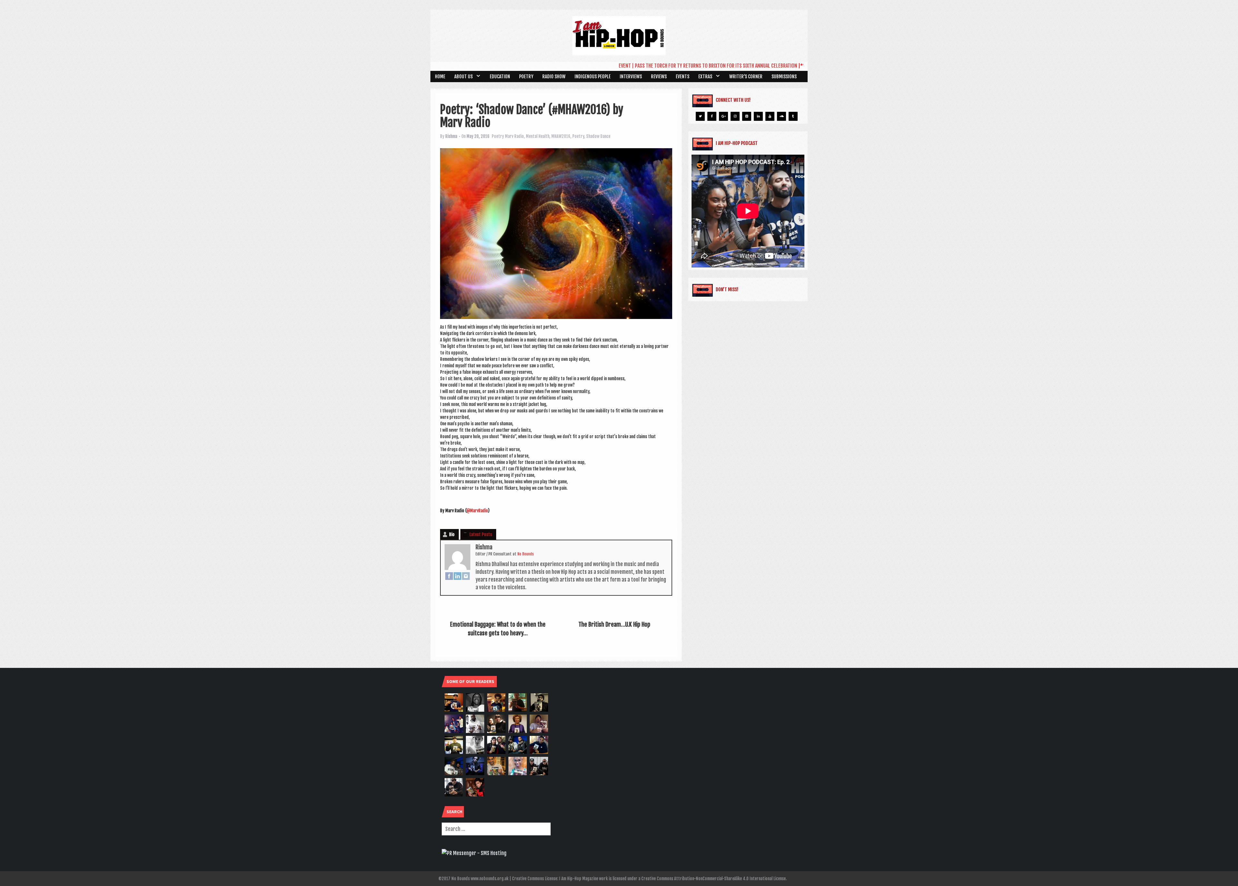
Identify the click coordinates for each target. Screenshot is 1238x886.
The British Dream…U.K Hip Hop (614, 624)
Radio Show (553, 76)
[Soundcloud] (781, 116)
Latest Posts (480, 534)
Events (682, 76)
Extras (705, 76)
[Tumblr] (793, 116)
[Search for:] (496, 829)
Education (500, 76)
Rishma (451, 136)
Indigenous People (593, 76)
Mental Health (537, 136)
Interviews (631, 76)
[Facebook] (449, 576)
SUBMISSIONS (784, 76)
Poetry (526, 76)
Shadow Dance (598, 136)
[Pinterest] (746, 116)
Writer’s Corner (745, 76)
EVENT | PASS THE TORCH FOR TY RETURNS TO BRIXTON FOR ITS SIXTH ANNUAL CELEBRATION (679, 66)
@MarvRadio (477, 510)
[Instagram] (466, 576)
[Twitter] (700, 116)
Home (440, 76)
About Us (463, 76)
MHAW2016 (560, 136)
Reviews (659, 76)
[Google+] (723, 116)
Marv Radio (514, 136)
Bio (452, 534)
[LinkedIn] (457, 576)
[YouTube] (769, 116)
